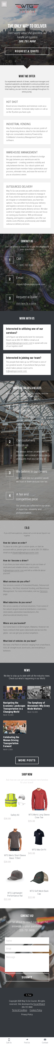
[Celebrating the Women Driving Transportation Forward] (14, 726)
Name (9, 940)
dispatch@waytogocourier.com (19, 343)
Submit (27, 977)
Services (43, 591)
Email (8, 948)
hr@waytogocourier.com (16, 371)
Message (10, 957)
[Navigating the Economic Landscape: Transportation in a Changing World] (14, 692)
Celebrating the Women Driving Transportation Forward (11, 742)
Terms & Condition (19, 1010)
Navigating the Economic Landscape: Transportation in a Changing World (14, 707)
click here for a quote (26, 303)
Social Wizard (39, 1004)
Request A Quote (27, 51)
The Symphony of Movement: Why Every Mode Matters (38, 705)
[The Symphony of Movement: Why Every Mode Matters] (39, 692)
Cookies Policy (36, 1010)
